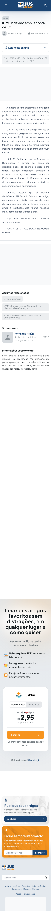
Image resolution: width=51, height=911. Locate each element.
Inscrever (39, 852)
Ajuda (18, 894)
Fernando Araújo (25, 333)
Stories (35, 889)
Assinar (15, 735)
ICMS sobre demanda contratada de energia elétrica (22, 316)
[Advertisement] (25, 482)
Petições (26, 886)
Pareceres (16, 889)
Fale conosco (29, 894)
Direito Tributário (12, 298)
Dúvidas (26, 889)
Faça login (34, 760)
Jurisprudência (38, 886)
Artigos (7, 886)
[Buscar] (45, 877)
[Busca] (45, 5)
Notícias (16, 886)
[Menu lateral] (5, 5)
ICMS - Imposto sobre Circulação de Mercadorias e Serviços (22, 307)
